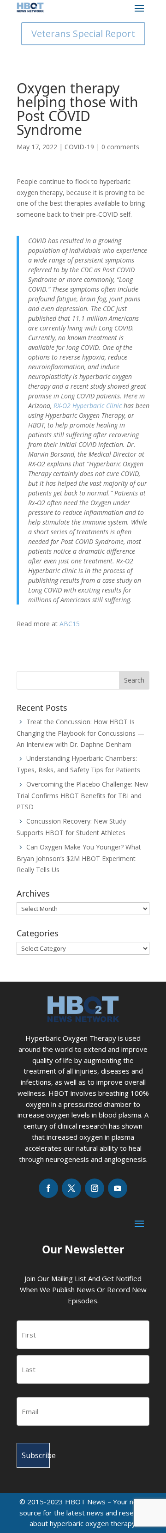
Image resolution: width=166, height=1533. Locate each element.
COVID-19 (79, 146)
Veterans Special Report (83, 33)
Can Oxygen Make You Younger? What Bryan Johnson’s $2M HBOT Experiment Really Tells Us (79, 858)
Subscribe (36, 1455)
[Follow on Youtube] (117, 1188)
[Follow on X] (71, 1188)
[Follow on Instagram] (94, 1188)
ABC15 (69, 623)
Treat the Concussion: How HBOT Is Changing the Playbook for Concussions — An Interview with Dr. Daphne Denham (80, 733)
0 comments (120, 146)
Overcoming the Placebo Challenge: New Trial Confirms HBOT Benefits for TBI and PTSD (82, 795)
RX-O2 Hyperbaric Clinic (87, 405)
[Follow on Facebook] (48, 1188)
